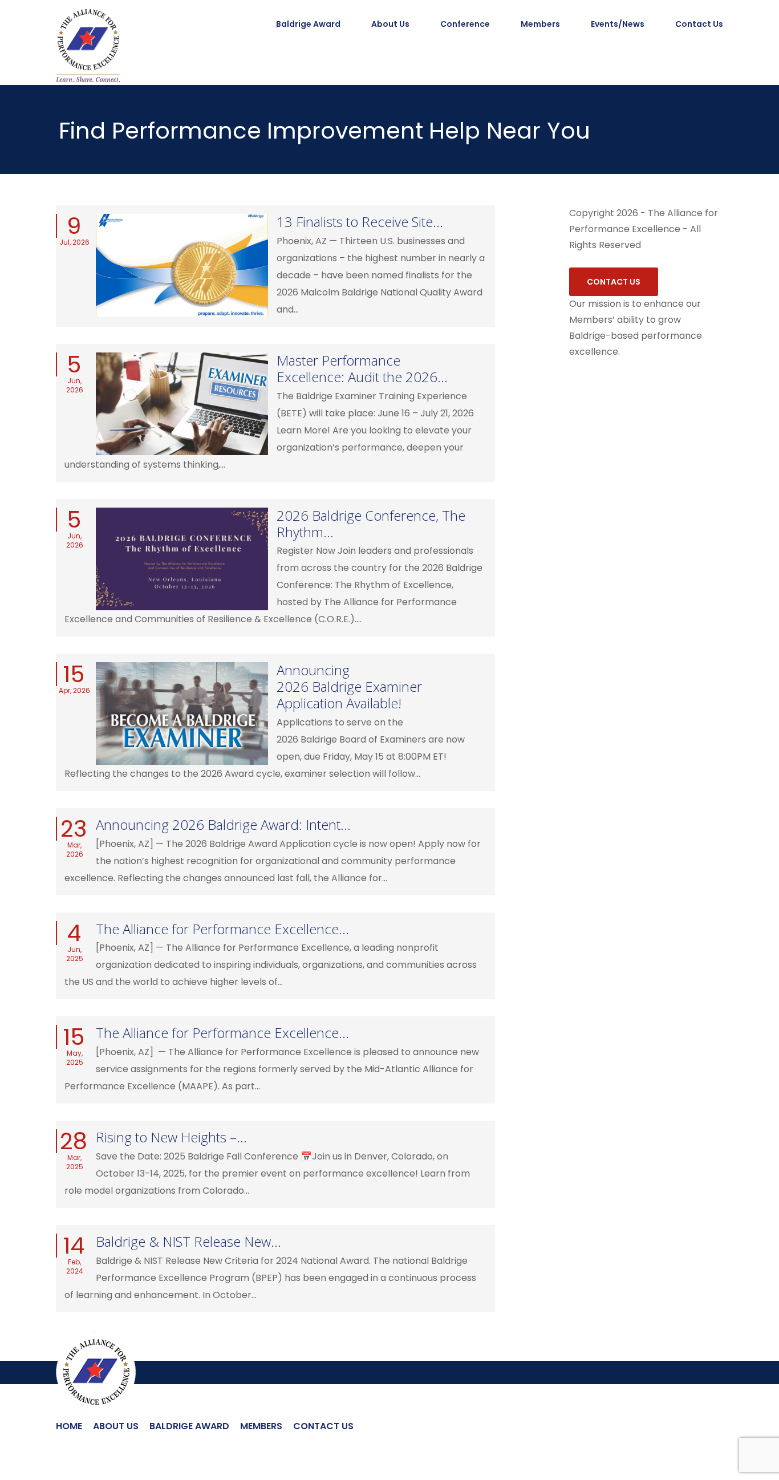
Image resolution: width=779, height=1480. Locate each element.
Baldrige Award (189, 1426)
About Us (390, 24)
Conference (465, 24)
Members (540, 24)
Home (69, 1426)
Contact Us (699, 24)
